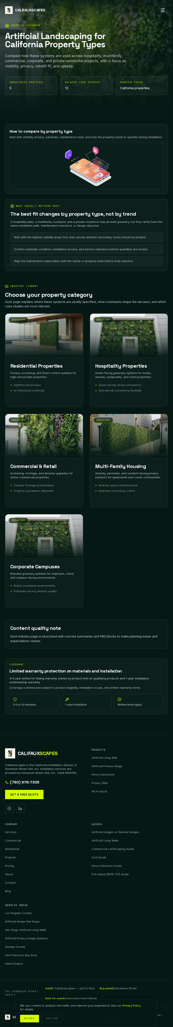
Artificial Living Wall (104, 757)
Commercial (13, 840)
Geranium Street (118, 988)
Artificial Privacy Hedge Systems (26, 938)
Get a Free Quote (24, 794)
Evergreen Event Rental (71, 998)
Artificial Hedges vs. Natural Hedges (115, 832)
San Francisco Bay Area (21, 955)
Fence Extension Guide (107, 865)
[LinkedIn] (20, 808)
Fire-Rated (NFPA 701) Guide (110, 874)
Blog (8, 891)
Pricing (9, 865)
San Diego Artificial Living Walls (25, 930)
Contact (10, 882)
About (9, 874)
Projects (10, 857)
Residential (12, 849)
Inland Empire (14, 963)
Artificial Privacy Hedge (107, 766)
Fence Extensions (103, 774)
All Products (99, 791)
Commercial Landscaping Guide (113, 849)
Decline (52, 1018)
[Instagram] (9, 808)
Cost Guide (99, 857)
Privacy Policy (131, 1005)
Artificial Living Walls (105, 840)
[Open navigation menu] (163, 10)
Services (10, 832)
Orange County (15, 946)
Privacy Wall (100, 783)
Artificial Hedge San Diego (22, 921)
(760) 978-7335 (24, 782)
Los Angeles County (18, 913)
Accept (29, 1018)
